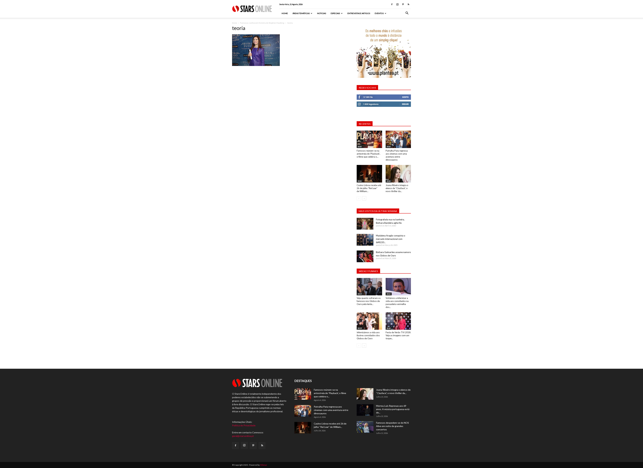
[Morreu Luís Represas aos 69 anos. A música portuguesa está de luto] (365, 410)
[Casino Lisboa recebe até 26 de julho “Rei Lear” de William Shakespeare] (369, 173)
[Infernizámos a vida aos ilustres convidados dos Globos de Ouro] (369, 321)
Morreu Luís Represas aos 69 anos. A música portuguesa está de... (392, 409)
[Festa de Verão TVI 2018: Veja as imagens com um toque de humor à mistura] (398, 321)
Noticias (321, 13)
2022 (389, 294)
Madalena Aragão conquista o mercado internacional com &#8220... (390, 239)
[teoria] (256, 65)
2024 (360, 294)
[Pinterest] (402, 4)
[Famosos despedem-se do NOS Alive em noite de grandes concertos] (365, 427)
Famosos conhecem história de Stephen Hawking (262, 23)
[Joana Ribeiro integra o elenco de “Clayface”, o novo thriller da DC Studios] (398, 173)
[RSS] (408, 4)
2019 (360, 328)
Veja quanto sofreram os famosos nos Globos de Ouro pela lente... (369, 301)
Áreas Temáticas (301, 13)
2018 (389, 328)
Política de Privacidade (244, 425)
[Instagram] (397, 4)
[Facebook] (391, 4)
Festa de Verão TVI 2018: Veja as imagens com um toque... (398, 335)
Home (285, 13)
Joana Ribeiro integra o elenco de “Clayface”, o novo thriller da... (397, 188)
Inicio (234, 23)
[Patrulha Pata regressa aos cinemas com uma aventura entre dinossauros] (398, 139)
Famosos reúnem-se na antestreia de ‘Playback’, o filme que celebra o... (368, 153)
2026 (360, 147)
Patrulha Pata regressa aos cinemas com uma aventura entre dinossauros (331, 410)
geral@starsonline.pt (243, 436)
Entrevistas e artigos (358, 13)
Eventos (379, 13)
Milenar (263, 465)
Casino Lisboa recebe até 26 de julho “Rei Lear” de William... (369, 188)
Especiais (335, 13)
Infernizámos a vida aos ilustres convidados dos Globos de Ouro (368, 335)
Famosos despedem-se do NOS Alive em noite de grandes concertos (392, 426)
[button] (407, 13)
